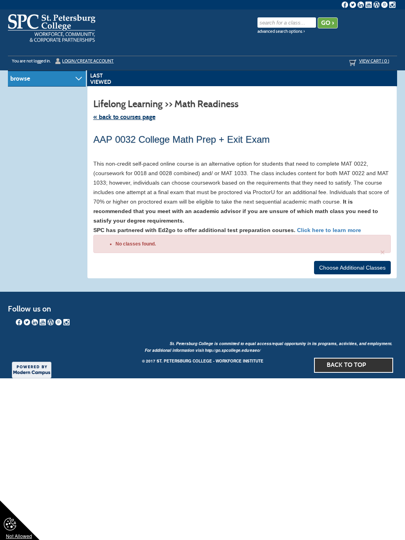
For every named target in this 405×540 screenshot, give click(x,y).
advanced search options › (281, 31)
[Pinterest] (384, 5)
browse (20, 78)
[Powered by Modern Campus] (31, 369)
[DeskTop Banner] (51, 28)
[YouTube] (368, 5)
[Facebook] (345, 5)
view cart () (374, 61)
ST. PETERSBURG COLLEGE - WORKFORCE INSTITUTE (210, 361)
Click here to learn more (329, 230)
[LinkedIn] (361, 5)
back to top (346, 364)
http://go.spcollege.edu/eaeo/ (233, 350)
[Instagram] (392, 5)
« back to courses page (124, 117)
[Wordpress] (376, 5)
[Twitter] (353, 5)
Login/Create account (88, 61)
